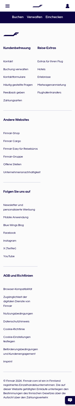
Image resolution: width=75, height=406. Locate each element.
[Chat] (70, 400)
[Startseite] (37, 6)
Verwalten (34, 17)
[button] (7, 6)
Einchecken (54, 17)
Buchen (18, 17)
